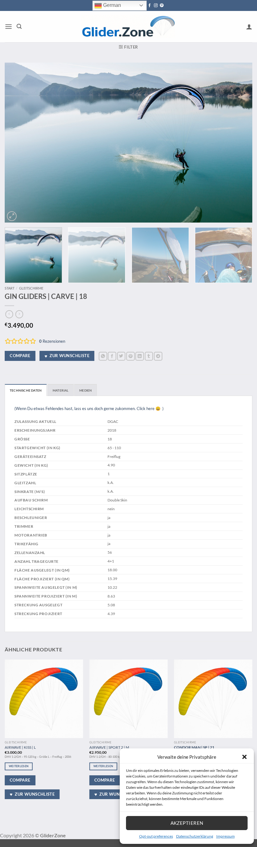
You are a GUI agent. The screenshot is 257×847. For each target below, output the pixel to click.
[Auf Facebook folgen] (149, 5)
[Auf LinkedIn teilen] (139, 356)
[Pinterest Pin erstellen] (130, 356)
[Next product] (9, 314)
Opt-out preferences (156, 836)
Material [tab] (61, 390)
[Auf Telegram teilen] (158, 356)
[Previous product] (19, 314)
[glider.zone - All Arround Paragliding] (128, 26)
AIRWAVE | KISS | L (20, 747)
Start (9, 288)
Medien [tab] (85, 390)
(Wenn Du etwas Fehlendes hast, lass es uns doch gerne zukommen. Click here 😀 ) (89, 408)
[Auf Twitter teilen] (121, 356)
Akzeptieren (186, 823)
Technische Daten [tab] (26, 390)
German (111, 5)
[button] (244, 757)
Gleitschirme (31, 288)
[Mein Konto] (249, 26)
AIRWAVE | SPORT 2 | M (109, 747)
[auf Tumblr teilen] (149, 356)
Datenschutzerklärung (194, 836)
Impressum (225, 836)
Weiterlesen (19, 766)
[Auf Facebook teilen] (112, 356)
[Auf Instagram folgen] (156, 5)
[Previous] (17, 143)
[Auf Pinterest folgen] (162, 5)
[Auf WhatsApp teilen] (103, 356)
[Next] (239, 143)
